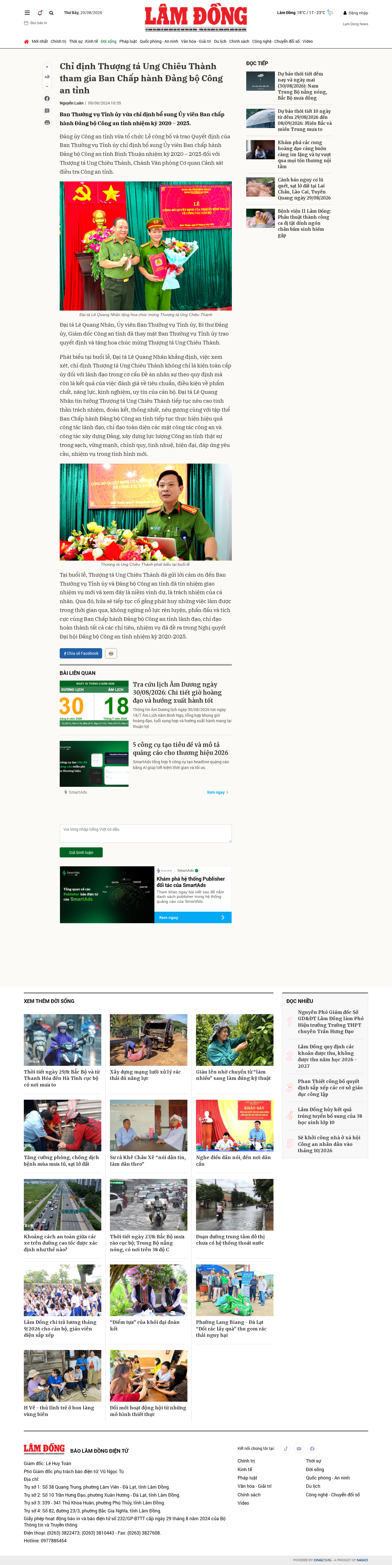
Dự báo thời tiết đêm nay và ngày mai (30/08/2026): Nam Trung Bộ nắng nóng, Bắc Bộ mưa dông (302, 86)
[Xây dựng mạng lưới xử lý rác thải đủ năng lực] (148, 1040)
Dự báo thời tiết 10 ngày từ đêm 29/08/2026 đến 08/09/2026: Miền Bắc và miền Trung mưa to (305, 120)
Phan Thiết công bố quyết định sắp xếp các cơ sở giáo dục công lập (330, 1087)
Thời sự (75, 41)
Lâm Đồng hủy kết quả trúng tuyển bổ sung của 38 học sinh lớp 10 (330, 1116)
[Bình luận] (47, 110)
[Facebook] (312, 1448)
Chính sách (239, 41)
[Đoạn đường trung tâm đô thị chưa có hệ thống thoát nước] (234, 1205)
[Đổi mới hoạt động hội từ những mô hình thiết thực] (148, 1376)
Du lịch (220, 41)
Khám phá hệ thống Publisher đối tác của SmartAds (191, 881)
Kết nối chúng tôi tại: (256, 1448)
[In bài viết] (47, 122)
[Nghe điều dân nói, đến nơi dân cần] (234, 1125)
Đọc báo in (38, 22)
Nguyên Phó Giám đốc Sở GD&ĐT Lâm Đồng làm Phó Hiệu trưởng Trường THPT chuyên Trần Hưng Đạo (331, 1021)
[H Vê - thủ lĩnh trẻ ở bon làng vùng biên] (62, 1376)
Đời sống (109, 41)
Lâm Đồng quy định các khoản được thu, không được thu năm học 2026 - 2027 (327, 1056)
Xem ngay (216, 792)
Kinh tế (91, 41)
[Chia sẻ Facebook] (47, 98)
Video (307, 41)
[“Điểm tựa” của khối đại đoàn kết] (148, 1290)
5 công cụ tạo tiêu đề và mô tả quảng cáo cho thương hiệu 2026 (180, 748)
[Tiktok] (286, 1448)
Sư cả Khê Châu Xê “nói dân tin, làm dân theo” (148, 1161)
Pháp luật (128, 41)
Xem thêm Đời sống (49, 1001)
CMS (322, 1560)
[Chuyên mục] (27, 12)
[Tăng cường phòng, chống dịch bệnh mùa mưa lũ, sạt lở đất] (62, 1125)
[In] (111, 653)
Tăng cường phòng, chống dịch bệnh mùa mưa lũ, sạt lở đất (61, 1161)
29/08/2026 (83, 12)
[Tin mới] (39, 12)
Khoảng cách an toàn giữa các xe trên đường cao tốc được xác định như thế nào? (61, 1243)
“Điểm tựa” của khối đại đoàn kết (145, 1325)
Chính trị (58, 41)
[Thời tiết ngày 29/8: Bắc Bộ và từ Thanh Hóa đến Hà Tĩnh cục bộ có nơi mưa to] (62, 1040)
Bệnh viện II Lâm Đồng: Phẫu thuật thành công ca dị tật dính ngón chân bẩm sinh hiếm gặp (304, 223)
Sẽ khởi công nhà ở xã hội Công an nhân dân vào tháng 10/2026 (329, 1144)
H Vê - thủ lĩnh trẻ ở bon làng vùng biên (59, 1411)
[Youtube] (299, 1448)
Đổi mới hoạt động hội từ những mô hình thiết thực (148, 1411)
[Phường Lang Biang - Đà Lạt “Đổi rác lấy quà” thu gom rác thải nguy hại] (234, 1290)
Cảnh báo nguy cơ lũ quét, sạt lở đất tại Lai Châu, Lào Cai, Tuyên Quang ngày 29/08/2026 (304, 189)
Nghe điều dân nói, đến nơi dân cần (233, 1161)
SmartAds (78, 792)
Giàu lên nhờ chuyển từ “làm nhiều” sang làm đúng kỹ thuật (233, 1075)
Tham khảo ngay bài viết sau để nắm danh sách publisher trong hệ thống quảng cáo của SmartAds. (190, 897)
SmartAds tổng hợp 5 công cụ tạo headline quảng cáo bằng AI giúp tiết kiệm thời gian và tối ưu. (181, 764)
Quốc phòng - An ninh (159, 41)
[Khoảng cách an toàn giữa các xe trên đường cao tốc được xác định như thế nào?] (62, 1205)
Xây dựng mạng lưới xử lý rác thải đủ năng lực (145, 1075)
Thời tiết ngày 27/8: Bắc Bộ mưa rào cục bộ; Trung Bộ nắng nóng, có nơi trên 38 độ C (147, 1243)
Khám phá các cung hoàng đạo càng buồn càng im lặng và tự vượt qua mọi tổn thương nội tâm (304, 154)
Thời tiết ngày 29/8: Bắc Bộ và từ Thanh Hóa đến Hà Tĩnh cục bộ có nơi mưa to (62, 1078)
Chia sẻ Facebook (82, 653)
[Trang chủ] (27, 41)
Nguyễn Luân (72, 103)
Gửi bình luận (81, 852)
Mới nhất (40, 41)
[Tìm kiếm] (51, 13)
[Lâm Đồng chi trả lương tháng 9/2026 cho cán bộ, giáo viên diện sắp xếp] (62, 1290)
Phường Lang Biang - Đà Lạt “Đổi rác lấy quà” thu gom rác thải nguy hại (231, 1328)
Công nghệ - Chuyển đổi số (276, 41)
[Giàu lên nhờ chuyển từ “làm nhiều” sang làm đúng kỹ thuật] (234, 1040)
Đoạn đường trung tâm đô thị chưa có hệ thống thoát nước (230, 1240)
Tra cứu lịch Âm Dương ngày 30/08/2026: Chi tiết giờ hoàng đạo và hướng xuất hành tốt (177, 692)
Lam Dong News (355, 24)
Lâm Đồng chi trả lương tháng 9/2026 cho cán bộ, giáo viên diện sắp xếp (60, 1328)
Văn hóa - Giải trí (196, 41)
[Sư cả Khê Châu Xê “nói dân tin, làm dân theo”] (148, 1125)
